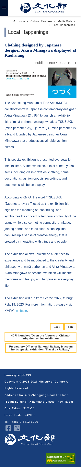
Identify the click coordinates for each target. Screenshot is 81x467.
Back (56, 326)
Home (21, 21)
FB (8, 428)
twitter (17, 428)
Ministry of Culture (43, 8)
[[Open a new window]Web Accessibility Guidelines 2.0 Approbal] (60, 458)
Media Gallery (66, 21)
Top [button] (70, 326)
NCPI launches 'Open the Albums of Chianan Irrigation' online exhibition (40, 337)
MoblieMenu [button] (4, 8)
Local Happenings (63, 24)
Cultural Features (41, 21)
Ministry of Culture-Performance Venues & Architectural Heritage (30, 440)
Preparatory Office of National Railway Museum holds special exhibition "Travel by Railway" (41, 348)
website (21, 310)
